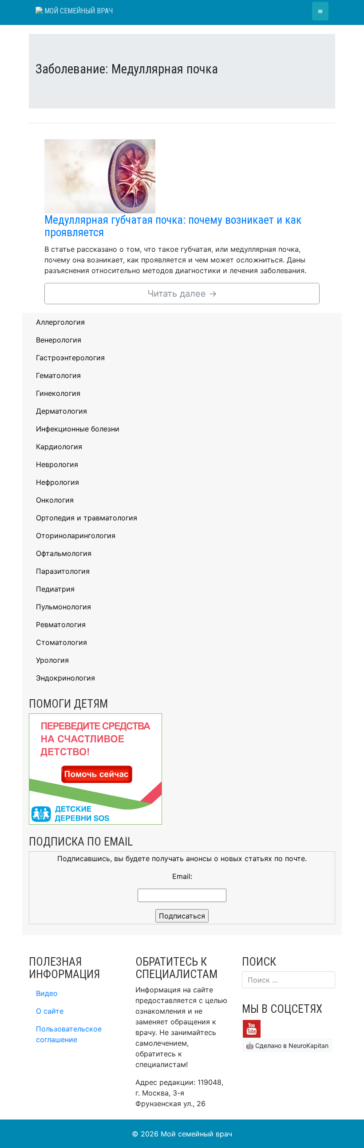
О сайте (49, 1011)
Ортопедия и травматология (86, 517)
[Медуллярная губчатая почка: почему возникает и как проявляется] (99, 175)
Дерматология (61, 411)
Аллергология (60, 322)
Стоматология (61, 642)
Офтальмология (63, 553)
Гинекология (58, 393)
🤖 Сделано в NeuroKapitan (287, 1045)
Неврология (57, 464)
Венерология (58, 339)
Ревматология (61, 624)
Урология (52, 660)
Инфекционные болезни (77, 428)
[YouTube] (251, 1027)
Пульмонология (63, 606)
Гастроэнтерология (70, 357)
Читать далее (182, 293)
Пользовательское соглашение (69, 1034)
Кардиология (59, 446)
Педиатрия (55, 588)
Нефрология (57, 482)
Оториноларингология (75, 535)
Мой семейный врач (78, 11)
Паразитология (63, 571)
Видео (47, 993)
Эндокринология (65, 677)
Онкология (55, 499)
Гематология (58, 375)
